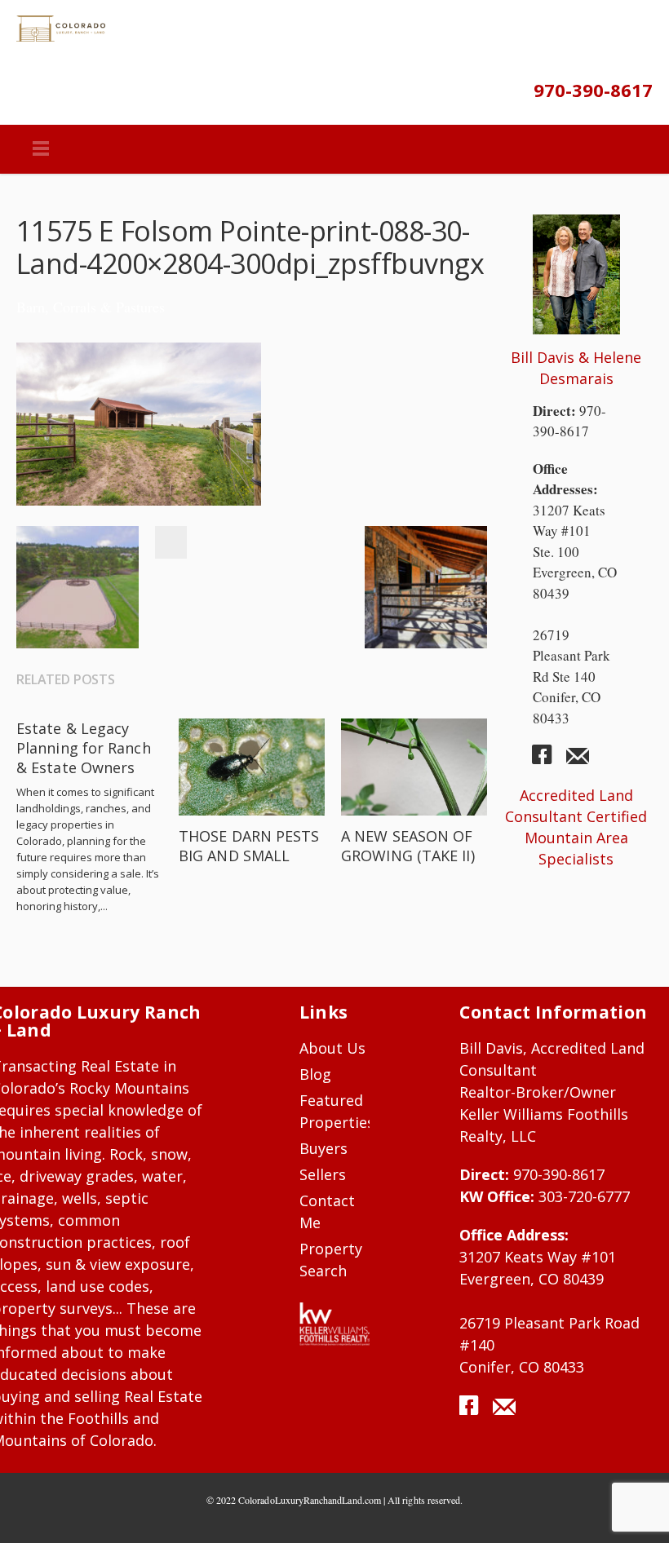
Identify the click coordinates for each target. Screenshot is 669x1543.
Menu (40, 149)
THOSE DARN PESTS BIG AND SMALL (249, 845)
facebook (548, 761)
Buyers (323, 1148)
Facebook (170, 542)
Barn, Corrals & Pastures (90, 306)
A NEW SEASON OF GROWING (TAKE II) (408, 845)
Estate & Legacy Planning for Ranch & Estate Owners (83, 747)
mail (577, 761)
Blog (315, 1074)
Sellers (322, 1174)
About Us (332, 1048)
